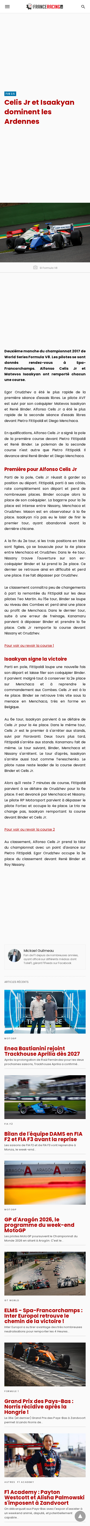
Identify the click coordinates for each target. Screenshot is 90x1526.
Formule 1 (11, 1391)
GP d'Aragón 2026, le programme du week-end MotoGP (39, 1225)
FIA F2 (8, 1124)
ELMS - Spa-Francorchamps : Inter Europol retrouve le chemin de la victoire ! (43, 1316)
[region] (45, 50)
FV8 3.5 (10, 94)
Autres (9, 1482)
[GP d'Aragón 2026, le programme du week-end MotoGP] (45, 1182)
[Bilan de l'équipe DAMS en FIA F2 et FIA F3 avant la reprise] (45, 1097)
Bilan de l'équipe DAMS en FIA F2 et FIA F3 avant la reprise (43, 1136)
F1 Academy (25, 1482)
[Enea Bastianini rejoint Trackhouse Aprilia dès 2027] (45, 1012)
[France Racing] (44, 7)
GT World (11, 1300)
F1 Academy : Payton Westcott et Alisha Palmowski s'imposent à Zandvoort (44, 1497)
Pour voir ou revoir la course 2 (29, 829)
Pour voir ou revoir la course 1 (29, 645)
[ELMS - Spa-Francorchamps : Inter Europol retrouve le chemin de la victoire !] (45, 1274)
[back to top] (80, 1516)
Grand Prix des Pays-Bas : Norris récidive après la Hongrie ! (38, 1407)
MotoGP (10, 1038)
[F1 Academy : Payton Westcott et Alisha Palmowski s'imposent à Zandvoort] (45, 1455)
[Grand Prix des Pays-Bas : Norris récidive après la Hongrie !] (45, 1364)
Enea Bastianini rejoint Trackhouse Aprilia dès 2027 (42, 1051)
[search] (83, 6)
